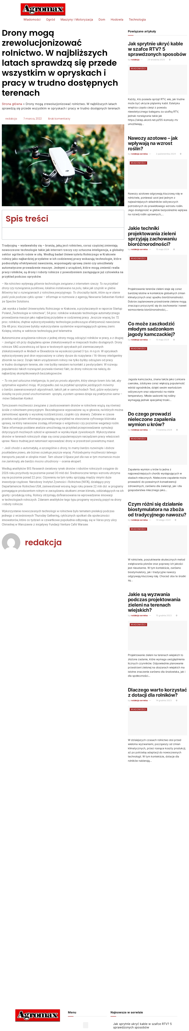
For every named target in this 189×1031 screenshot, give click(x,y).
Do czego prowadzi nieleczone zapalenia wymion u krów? (152, 419)
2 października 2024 (165, 154)
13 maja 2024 (162, 339)
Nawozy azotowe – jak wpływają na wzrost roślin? (153, 143)
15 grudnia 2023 (163, 615)
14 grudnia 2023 (163, 700)
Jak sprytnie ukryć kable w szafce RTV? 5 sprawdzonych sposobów (157, 49)
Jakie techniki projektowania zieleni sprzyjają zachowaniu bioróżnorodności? (152, 236)
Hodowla (117, 19)
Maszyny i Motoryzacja (77, 19)
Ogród (50, 19)
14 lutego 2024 (163, 520)
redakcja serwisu (139, 154)
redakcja (135, 59)
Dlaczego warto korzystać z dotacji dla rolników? (157, 692)
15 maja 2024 (162, 249)
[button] (117, 219)
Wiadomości (32, 19)
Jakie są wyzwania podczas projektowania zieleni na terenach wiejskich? (154, 602)
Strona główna (12, 104)
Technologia (137, 19)
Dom (102, 19)
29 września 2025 (156, 59)
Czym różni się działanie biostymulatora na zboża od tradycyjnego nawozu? (157, 509)
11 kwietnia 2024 (163, 430)
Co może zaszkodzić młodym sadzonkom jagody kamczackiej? (151, 329)
